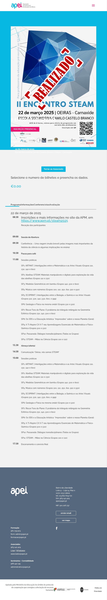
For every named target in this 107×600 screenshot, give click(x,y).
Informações (27, 205)
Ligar (13, 550)
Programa (16, 205)
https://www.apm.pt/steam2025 (44, 220)
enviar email (66, 513)
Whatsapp (20, 550)
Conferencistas (42, 205)
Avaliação (55, 205)
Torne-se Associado (53, 169)
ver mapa (66, 520)
